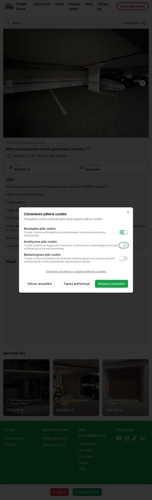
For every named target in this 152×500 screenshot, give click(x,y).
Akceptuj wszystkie (111, 283)
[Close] (128, 212)
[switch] (123, 232)
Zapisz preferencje (77, 283)
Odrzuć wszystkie (39, 283)
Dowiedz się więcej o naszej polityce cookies (76, 271)
